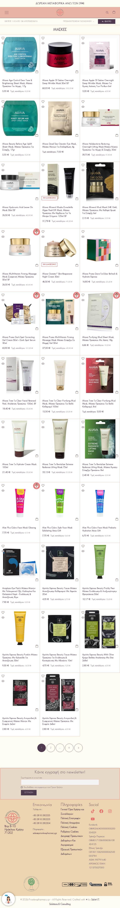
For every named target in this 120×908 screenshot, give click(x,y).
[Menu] (6, 12)
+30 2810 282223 (41, 819)
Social (94, 805)
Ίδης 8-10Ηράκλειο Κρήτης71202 (14, 830)
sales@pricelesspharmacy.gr (45, 833)
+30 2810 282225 (41, 815)
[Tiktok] (93, 811)
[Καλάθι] (113, 12)
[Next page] (78, 748)
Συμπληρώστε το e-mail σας (31, 778)
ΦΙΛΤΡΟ (108, 21)
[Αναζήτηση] (107, 12)
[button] (37, 72)
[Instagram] (110, 811)
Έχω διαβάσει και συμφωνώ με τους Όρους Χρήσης (42, 787)
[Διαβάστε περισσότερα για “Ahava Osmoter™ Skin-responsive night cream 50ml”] (77, 265)
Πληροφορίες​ (71, 805)
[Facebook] (101, 811)
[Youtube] (93, 819)
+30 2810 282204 (41, 823)
